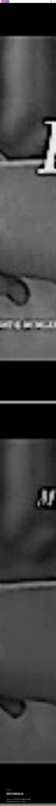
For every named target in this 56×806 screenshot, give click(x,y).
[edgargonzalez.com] (5, 1)
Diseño (8, 790)
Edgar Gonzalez (26, 799)
